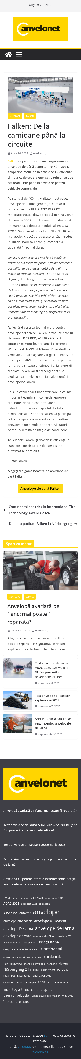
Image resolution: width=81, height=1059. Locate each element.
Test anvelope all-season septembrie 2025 (53, 698)
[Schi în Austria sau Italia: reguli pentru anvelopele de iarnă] (17, 726)
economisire (34, 957)
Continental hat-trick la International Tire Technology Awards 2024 (42, 509)
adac (48, 898)
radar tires (9, 975)
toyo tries (36, 989)
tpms (48, 989)
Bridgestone (49, 942)
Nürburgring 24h (17, 969)
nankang (52, 963)
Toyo (6, 990)
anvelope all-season (17, 921)
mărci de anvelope (34, 963)
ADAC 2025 (11, 903)
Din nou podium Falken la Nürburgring (40, 523)
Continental (51, 948)
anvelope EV (64, 936)
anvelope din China (44, 936)
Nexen (63, 963)
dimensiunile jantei (14, 957)
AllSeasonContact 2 (17, 913)
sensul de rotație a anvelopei (19, 982)
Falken (30, 116)
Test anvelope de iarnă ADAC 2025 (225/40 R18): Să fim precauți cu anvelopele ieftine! (52, 670)
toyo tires (20, 989)
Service (30, 596)
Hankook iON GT (12, 963)
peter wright (48, 969)
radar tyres (23, 975)
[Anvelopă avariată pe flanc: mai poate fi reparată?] (40, 570)
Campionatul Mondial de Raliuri (21, 949)
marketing (39, 153)
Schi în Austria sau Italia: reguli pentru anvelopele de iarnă (53, 723)
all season (44, 903)
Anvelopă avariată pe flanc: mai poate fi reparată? (33, 613)
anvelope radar (12, 942)
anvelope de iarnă (55, 928)
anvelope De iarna (18, 928)
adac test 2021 (29, 903)
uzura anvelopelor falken (46, 995)
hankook (52, 956)
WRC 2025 (67, 995)
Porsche (62, 969)
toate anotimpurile (57, 982)
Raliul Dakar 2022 (41, 975)
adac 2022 (58, 898)
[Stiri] (8, 54)
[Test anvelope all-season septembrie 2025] (17, 701)
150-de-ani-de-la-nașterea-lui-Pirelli (23, 898)
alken (40, 488)
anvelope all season (50, 920)
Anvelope (15, 116)
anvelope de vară (17, 935)
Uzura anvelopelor (16, 995)
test (41, 982)
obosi (36, 969)
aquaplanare (30, 942)
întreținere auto (16, 1001)
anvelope (46, 911)
